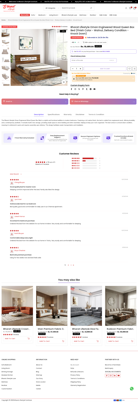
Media (38, 385)
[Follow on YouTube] (118, 375)
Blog (37, 372)
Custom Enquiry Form (80, 85)
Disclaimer (80, 114)
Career (38, 389)
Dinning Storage (7, 372)
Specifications (54, 114)
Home (4, 20)
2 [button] (68, 265)
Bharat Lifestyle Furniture (23, 400)
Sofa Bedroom (7, 365)
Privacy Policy (75, 375)
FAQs (72, 368)
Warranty (68, 114)
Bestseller (25, 15)
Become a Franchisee (112, 365)
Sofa (33, 15)
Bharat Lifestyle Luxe (69, 15)
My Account (75, 365)
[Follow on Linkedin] (114, 375)
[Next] (64, 57)
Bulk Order (103, 15)
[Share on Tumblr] (87, 89)
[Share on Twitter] (79, 89)
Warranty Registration (78, 385)
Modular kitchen (7, 375)
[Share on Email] (94, 89)
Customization (7, 389)
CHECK (111, 60)
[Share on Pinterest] (83, 89)
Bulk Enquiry (109, 368)
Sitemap (39, 375)
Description (39, 114)
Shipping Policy (76, 382)
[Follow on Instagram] (110, 375)
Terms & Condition (96, 114)
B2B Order (113, 15)
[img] (14, 180)
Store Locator (41, 382)
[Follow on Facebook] (107, 375)
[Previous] (14, 57)
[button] (56, 27)
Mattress (83, 15)
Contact (39, 368)
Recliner (93, 15)
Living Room (53, 15)
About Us (39, 365)
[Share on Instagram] (75, 89)
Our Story (39, 378)
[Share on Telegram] (91, 89)
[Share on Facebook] (71, 89)
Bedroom (41, 15)
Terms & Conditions (78, 378)
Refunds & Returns (77, 372)
